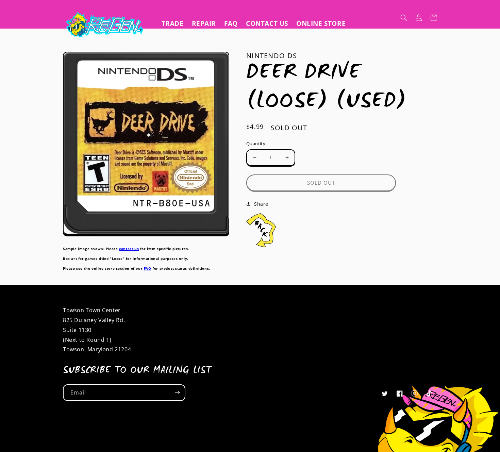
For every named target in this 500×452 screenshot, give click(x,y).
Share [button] (261, 204)
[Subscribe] (177, 392)
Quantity (255, 143)
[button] (403, 17)
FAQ (147, 268)
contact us (129, 248)
